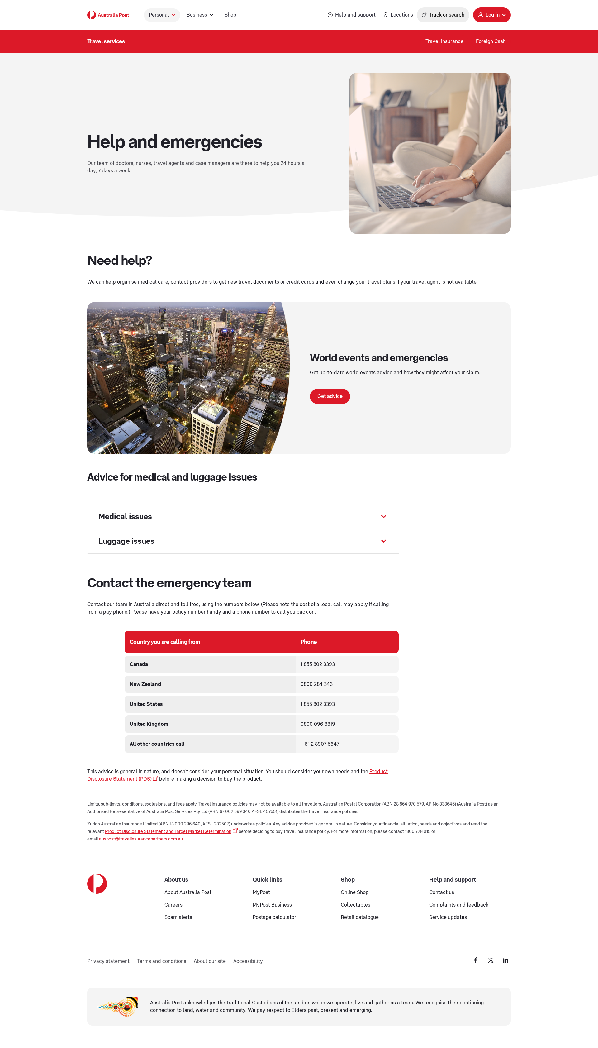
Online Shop (355, 892)
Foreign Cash (491, 41)
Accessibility (248, 961)
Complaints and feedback (458, 904)
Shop (230, 14)
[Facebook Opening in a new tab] (476, 960)
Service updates (448, 917)
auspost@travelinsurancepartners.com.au (141, 839)
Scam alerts (178, 917)
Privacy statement (108, 961)
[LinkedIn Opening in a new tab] (506, 960)
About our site (210, 961)
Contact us (441, 892)
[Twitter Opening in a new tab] (491, 960)
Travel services (106, 41)
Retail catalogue (360, 917)
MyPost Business (272, 904)
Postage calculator (274, 917)
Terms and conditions (161, 961)
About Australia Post (187, 892)
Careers (173, 904)
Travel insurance (444, 41)
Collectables (355, 904)
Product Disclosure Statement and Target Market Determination (168, 832)
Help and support (355, 14)
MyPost (261, 892)
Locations (402, 14)
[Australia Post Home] (108, 15)
